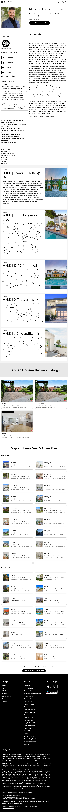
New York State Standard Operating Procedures (14, 797)
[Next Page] (38, 563)
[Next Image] (31, 391)
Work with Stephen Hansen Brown (40, 23)
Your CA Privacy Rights (44, 758)
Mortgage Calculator (30, 709)
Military (26, 733)
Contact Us (5, 701)
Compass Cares (28, 717)
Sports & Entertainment (31, 731)
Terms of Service (34, 754)
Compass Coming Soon (31, 691)
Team (3, 688)
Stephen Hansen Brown (36, 43)
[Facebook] (7, 750)
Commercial (27, 728)
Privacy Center (44, 754)
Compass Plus (28, 715)
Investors (4, 693)
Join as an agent (7, 696)
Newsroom (5, 707)
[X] (10, 750)
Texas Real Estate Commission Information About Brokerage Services (19, 791)
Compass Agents (23, 666)
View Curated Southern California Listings (41, 116)
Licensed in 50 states (8, 808)
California (31, 666)
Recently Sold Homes (30, 741)
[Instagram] (3, 750)
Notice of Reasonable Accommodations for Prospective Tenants (18, 798)
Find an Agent (28, 707)
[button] (2, 2)
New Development (29, 725)
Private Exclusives (29, 688)
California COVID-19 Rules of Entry (25, 758)
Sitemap (26, 744)
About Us (4, 685)
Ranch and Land (29, 736)
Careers (4, 699)
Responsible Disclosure (15, 756)
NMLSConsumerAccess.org (30, 806)
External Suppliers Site (30, 739)
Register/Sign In (61, 2)
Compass (15, 666)
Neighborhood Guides (30, 723)
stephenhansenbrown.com (9, 52)
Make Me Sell (28, 701)
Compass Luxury (29, 704)
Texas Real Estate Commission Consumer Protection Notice (17, 792)
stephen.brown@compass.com (38, 16)
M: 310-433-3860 (34, 19)
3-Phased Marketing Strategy (32, 693)
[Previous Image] (3, 391)
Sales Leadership (7, 691)
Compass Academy (29, 712)
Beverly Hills (38, 666)
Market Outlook (28, 696)
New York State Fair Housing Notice (11, 795)
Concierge (27, 685)
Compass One (28, 699)
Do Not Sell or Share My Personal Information (15, 754)
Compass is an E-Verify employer (32, 756)
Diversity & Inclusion (30, 720)
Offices (4, 704)
